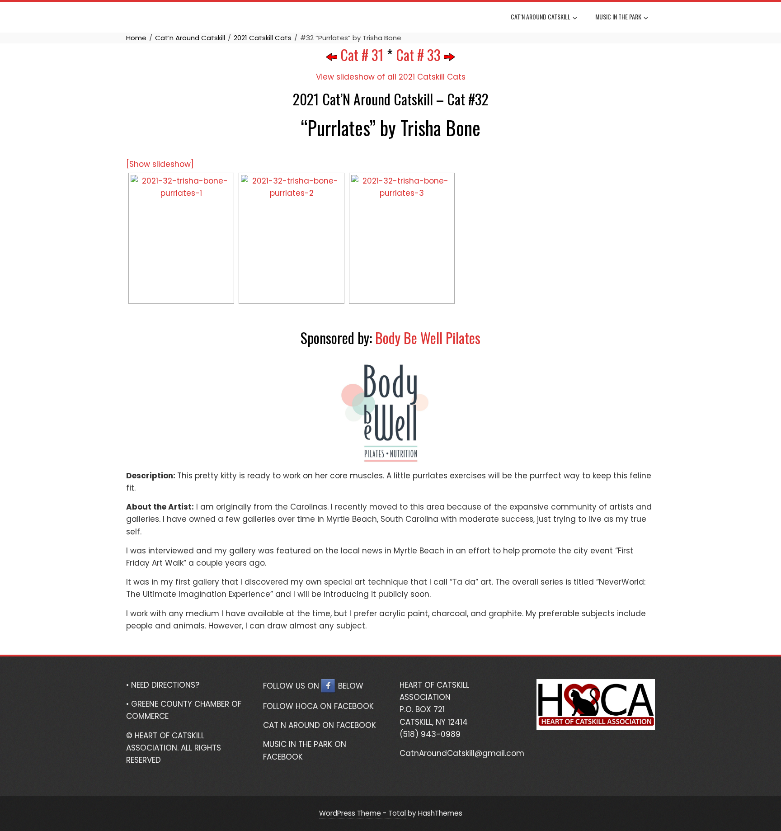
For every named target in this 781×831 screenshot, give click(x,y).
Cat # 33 (420, 54)
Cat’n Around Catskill (540, 16)
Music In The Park (618, 16)
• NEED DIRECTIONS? (162, 685)
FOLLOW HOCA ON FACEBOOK (318, 706)
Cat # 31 (360, 54)
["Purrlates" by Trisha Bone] (181, 238)
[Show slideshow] (160, 164)
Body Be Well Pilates (427, 337)
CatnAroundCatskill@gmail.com (462, 753)
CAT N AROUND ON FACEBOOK (319, 725)
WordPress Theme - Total (362, 813)
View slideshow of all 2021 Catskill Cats (391, 76)
